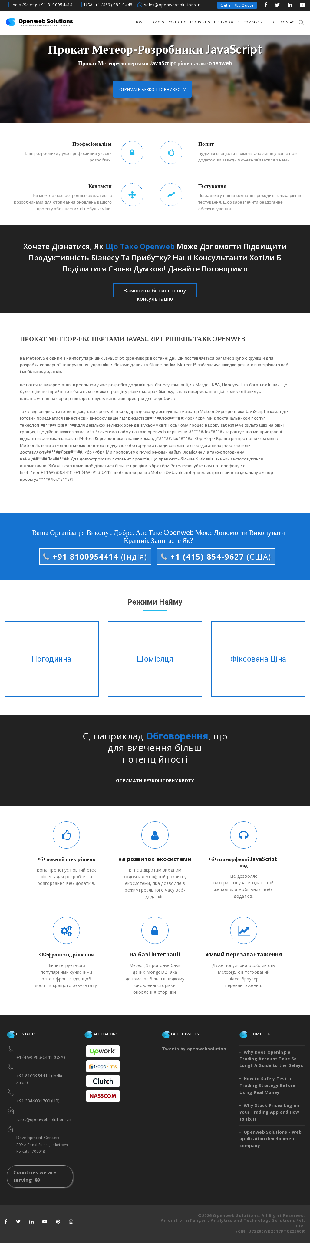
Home (139, 22)
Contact (288, 22)
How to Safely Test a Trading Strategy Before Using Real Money (267, 1085)
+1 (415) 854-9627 (219, 556)
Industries (200, 22)
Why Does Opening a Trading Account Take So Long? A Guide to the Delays (271, 1059)
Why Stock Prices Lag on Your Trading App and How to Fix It (269, 1112)
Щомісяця (155, 659)
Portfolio (177, 22)
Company (251, 22)
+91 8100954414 (98, 556)
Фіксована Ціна (258, 659)
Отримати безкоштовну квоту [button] (152, 89)
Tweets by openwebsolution (194, 1049)
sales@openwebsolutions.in (172, 5)
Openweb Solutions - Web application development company (270, 1138)
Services (156, 22)
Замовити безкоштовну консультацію (155, 292)
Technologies (227, 22)
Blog (272, 22)
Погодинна (51, 659)
